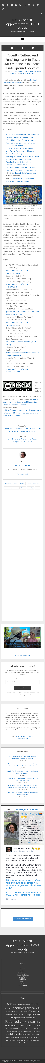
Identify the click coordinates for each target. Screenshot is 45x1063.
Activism (8, 484)
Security (30, 488)
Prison (37, 1034)
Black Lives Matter (22, 1012)
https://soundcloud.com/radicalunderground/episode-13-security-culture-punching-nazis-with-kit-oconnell (22, 413)
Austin (24, 71)
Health (36, 1022)
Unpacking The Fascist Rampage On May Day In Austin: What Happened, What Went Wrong (21, 151)
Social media (15, 1037)
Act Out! (14, 71)
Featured (36, 484)
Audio (20, 71)
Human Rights (22, 977)
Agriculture (8, 1008)
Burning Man (22, 973)
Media (36, 1029)
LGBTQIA (23, 979)
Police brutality (30, 1034)
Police (23, 488)
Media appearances (11, 488)
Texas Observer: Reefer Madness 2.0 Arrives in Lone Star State (22, 794)
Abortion (24, 1004)
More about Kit (22, 738)
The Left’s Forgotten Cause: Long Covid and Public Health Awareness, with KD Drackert (23, 787)
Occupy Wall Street (27, 73)
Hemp (8, 1025)
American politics (23, 1008)
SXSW (30, 1037)
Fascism (31, 1017)
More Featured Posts (22, 655)
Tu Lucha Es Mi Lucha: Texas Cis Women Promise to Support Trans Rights (22, 758)
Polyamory (22, 981)
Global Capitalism (22, 975)
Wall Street (17, 1040)
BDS (14, 1011)
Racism (8, 1037)
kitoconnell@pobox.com (24, 736)
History (14, 1026)
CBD (15, 1014)
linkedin (31, 1029)
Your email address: (22, 679)
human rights (25, 1025)
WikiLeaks (22, 1043)
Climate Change (24, 1014)
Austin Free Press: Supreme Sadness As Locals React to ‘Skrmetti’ (22, 772)
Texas (37, 488)
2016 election (14, 1004)
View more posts (22, 474)
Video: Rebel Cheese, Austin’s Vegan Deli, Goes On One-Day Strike (22, 779)
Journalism (13, 73)
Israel (35, 1025)
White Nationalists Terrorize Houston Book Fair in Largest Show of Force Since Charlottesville (21, 143)
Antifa (15, 484)
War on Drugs (22, 985)
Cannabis (34, 1011)
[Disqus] (22, 527)
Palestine (14, 1034)
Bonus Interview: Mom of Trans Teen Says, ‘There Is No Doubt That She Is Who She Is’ (22, 765)
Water (37, 1040)
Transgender (10, 1040)
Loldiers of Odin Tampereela (24, 173)
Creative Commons (34, 71)
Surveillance (24, 1037)
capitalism (8, 1015)
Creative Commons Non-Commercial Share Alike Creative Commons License (20, 402)
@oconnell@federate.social (25, 809)
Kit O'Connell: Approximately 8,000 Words (22, 24)
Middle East (27, 1031)
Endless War (22, 1017)
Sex (22, 983)
